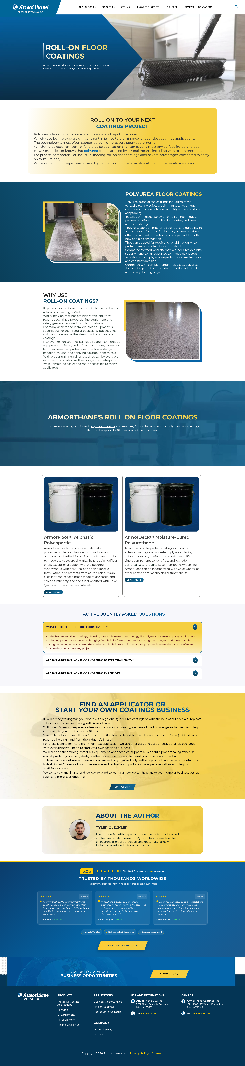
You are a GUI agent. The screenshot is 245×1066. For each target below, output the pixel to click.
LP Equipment (66, 1014)
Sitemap (157, 1053)
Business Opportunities (108, 1001)
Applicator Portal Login (107, 1011)
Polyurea (62, 1009)
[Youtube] (40, 1001)
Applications (86, 7)
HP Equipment (66, 1019)
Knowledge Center (148, 7)
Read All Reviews (122, 945)
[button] (236, 7)
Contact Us (205, 7)
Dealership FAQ (103, 1029)
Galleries (172, 7)
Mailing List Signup (68, 1024)
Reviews (189, 7)
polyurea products (102, 426)
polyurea (91, 151)
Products (107, 7)
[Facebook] (27, 1001)
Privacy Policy (139, 1053)
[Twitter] (33, 1001)
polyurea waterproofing (141, 564)
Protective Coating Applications (68, 1003)
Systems (125, 7)
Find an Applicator (105, 1006)
